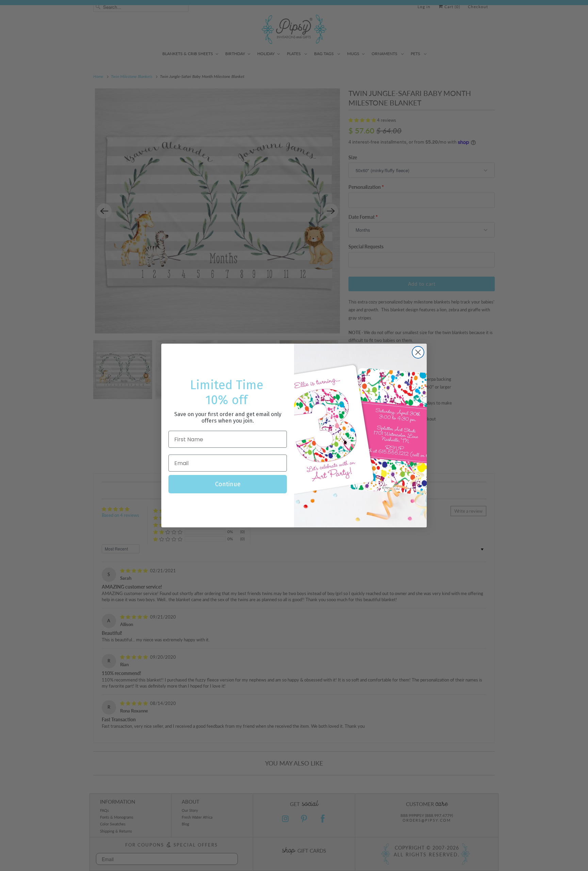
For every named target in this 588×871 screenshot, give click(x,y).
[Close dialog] (418, 352)
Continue (228, 484)
